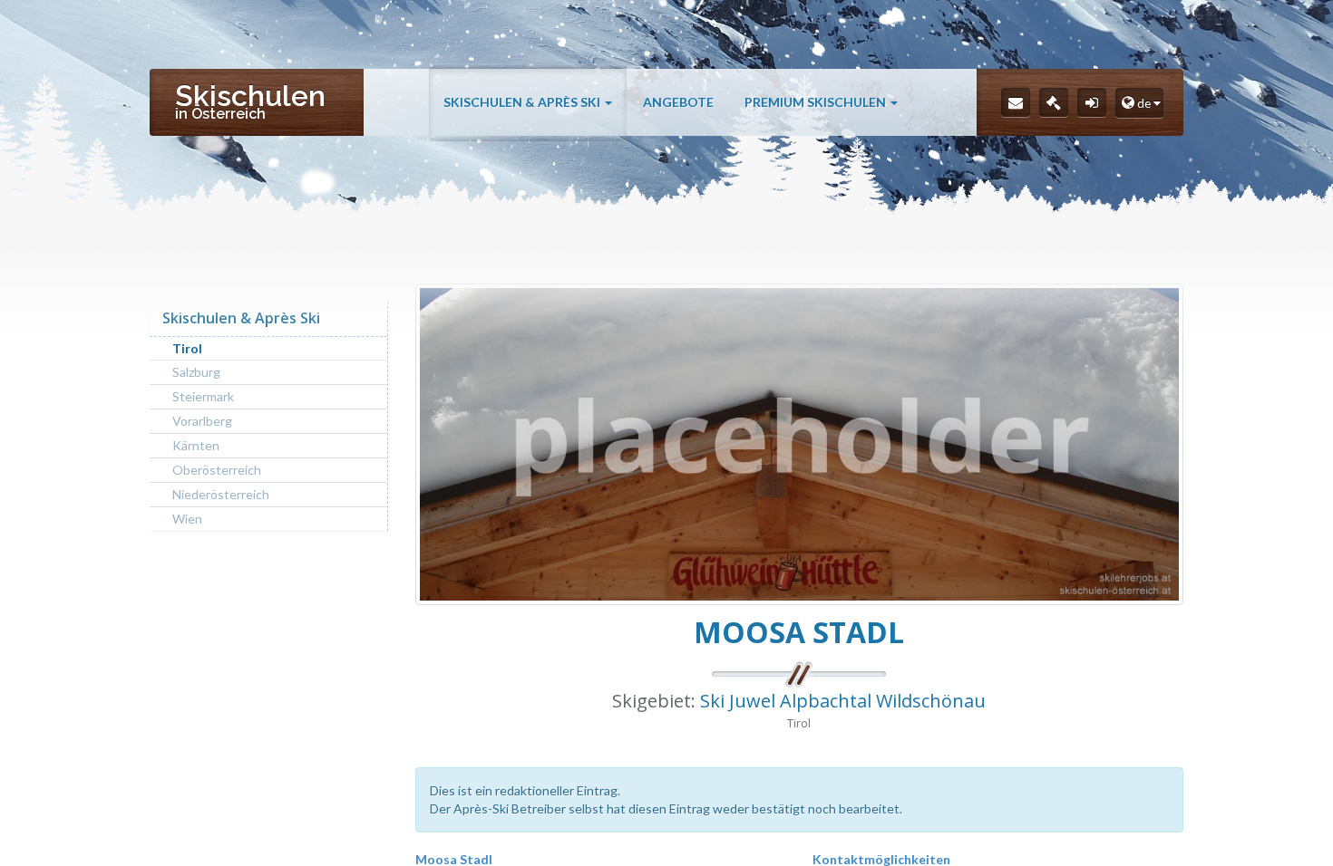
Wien (187, 518)
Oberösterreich (216, 469)
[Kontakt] (1015, 102)
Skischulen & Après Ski (523, 102)
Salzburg (196, 372)
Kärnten (195, 445)
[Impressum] (1053, 102)
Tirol (187, 348)
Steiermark (203, 396)
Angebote (678, 102)
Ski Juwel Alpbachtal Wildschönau (843, 700)
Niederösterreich (220, 494)
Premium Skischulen (816, 102)
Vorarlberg (202, 420)
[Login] (1092, 102)
